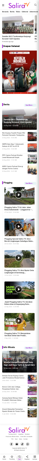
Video (18, 12)
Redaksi (27, 434)
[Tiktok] (22, 444)
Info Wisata (9, 347)
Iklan (20, 439)
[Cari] (35, 5)
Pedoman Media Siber (12, 436)
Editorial (25, 12)
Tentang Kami (12, 434)
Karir (16, 439)
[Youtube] (17, 444)
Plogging (7, 182)
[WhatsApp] (28, 444)
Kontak (26, 439)
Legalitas (20, 434)
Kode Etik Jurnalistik (26, 436)
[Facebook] (11, 444)
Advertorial (34, 12)
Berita (12, 12)
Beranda (5, 12)
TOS (12, 439)
